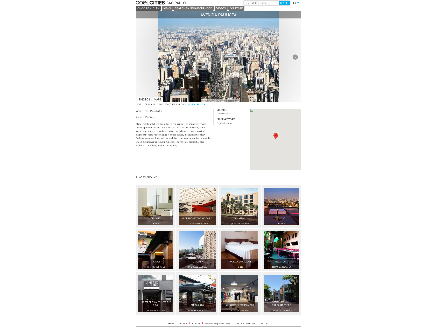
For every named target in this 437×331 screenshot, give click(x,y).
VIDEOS (221, 8)
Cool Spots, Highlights (171, 104)
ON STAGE (236, 8)
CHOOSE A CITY (148, 8)
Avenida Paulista (196, 104)
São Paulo (150, 104)
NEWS (167, 8)
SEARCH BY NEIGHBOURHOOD (193, 8)
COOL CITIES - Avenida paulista (151, 3)
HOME (138, 104)
